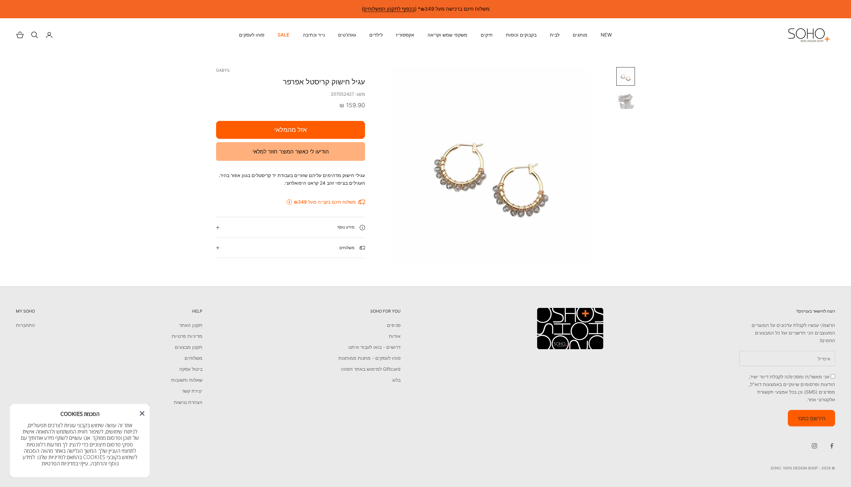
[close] (142, 413)
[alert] (80, 440)
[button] (142, 413)
